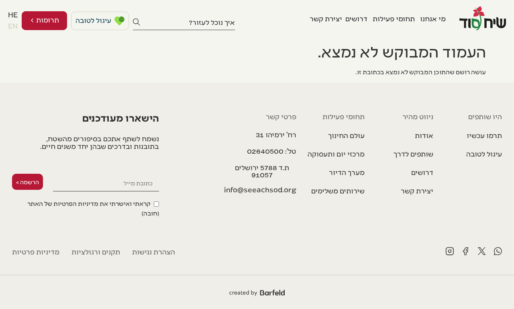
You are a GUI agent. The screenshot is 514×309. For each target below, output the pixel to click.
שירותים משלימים (338, 190)
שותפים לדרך (413, 153)
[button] (262, 171)
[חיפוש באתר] (136, 22)
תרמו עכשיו (484, 135)
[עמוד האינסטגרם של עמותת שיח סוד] (450, 251)
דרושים (422, 172)
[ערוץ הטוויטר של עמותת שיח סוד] (482, 251)
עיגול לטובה (484, 153)
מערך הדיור (347, 172)
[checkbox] (85, 207)
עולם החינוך (346, 135)
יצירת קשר (417, 190)
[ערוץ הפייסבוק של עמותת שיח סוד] (466, 251)
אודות (424, 135)
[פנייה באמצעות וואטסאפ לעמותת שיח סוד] (498, 251)
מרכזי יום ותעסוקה (336, 153)
